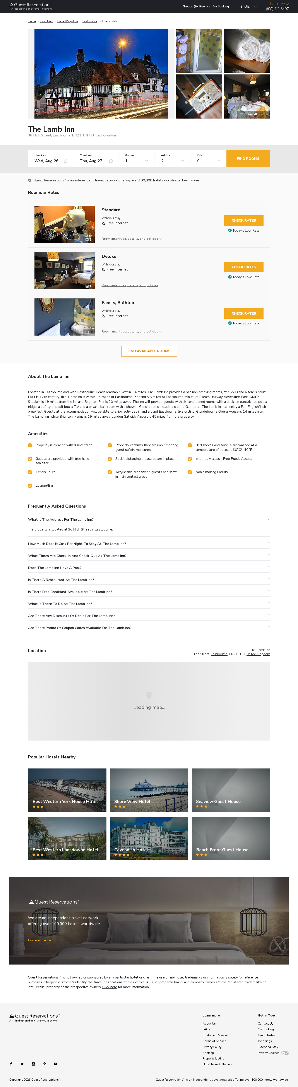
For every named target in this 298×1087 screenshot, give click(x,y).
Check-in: (40, 155)
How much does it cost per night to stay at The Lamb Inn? (77, 543)
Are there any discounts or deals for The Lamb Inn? (71, 615)
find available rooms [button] (149, 351)
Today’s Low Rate (246, 230)
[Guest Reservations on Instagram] (33, 1063)
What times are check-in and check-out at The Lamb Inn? (77, 555)
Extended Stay (268, 1047)
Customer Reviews (216, 1035)
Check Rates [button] (244, 220)
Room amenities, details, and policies (130, 239)
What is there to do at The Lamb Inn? (60, 603)
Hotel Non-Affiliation (217, 1064)
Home (32, 21)
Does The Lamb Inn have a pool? (54, 567)
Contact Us (265, 1024)
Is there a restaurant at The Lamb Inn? (61, 579)
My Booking (221, 6)
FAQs (206, 1029)
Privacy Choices (268, 1053)
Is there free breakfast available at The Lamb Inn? (70, 591)
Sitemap (208, 1053)
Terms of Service (214, 1041)
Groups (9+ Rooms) (196, 6)
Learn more (190, 180)
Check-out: (87, 155)
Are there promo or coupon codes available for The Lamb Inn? (79, 627)
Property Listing (213, 1058)
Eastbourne (89, 21)
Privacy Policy (212, 1047)
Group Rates (266, 1035)
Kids (200, 155)
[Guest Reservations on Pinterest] (44, 1063)
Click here (109, 987)
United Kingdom (67, 21)
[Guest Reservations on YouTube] (53, 1063)
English (246, 6)
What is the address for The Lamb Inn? (61, 519)
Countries (46, 21)
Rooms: (130, 155)
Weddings (265, 1041)
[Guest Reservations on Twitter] (22, 1063)
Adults (165, 155)
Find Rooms (248, 158)
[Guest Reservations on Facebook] (13, 1063)
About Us (209, 1024)
